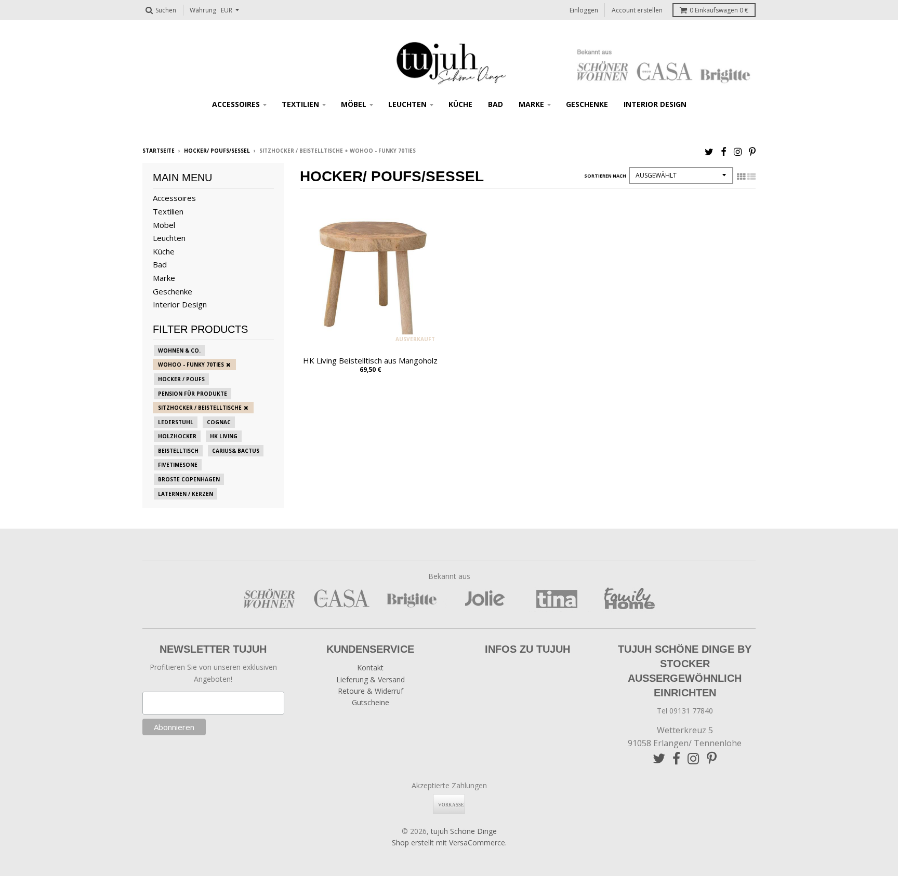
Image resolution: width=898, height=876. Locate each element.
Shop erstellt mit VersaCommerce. (449, 842)
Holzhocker (177, 436)
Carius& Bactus (235, 450)
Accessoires (236, 104)
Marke (531, 104)
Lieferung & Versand (370, 679)
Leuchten (407, 104)
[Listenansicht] (751, 176)
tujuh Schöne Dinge (464, 831)
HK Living (223, 436)
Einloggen (584, 10)
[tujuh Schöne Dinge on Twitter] (709, 151)
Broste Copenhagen (189, 479)
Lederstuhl (175, 422)
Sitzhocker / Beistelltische (200, 407)
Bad (495, 104)
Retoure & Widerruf (370, 691)
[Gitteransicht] (741, 176)
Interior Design (655, 104)
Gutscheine (370, 702)
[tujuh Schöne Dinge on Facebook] (724, 151)
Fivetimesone (177, 464)
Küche (460, 104)
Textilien (300, 104)
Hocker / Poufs (181, 379)
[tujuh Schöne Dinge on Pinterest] (752, 151)
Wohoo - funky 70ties (191, 364)
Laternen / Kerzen (185, 493)
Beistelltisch (178, 450)
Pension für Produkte (192, 393)
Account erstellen (637, 10)
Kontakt (370, 667)
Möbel (353, 104)
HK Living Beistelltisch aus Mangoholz (370, 360)
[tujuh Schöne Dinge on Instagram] (738, 151)
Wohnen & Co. (179, 350)
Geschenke (587, 104)
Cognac (219, 422)
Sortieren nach (605, 175)
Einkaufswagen (719, 10)
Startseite (158, 150)
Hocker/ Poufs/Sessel (217, 150)
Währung (203, 10)
